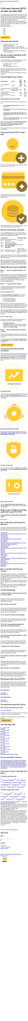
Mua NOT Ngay (5, 37)
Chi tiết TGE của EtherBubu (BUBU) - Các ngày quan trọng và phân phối (14, 765)
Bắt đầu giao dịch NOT (7, 344)
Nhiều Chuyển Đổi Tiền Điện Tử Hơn (9, 754)
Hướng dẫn (7, 808)
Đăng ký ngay (4, 519)
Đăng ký (7, 425)
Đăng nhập (3, 425)
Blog (17, 808)
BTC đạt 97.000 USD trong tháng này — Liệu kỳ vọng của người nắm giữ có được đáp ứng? (13, 767)
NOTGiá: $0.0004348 (6, 710)
